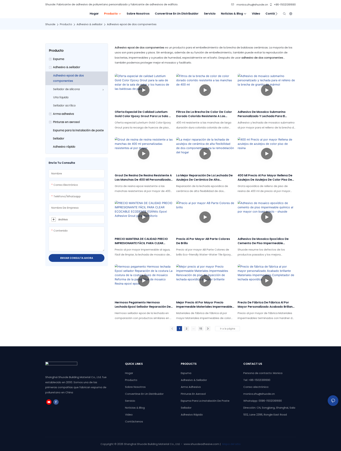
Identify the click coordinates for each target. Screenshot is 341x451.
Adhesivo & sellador (89, 24)
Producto (66, 24)
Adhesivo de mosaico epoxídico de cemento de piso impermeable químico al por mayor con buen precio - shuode (266, 241)
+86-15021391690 (284, 4)
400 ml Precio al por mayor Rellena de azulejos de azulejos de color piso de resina (265, 177)
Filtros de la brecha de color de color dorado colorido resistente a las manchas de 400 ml (204, 114)
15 (200, 328)
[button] (276, 13)
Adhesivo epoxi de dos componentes (131, 24)
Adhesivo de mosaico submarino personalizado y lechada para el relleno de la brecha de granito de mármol (263, 114)
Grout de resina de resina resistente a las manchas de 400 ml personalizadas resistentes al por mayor (143, 177)
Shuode (50, 24)
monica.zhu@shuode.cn (252, 4)
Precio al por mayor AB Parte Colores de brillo (203, 241)
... (194, 327)
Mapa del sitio (231, 444)
